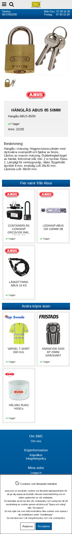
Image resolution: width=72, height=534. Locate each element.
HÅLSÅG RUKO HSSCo (19, 407)
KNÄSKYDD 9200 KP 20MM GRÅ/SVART (53, 352)
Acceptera (44, 526)
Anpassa (27, 526)
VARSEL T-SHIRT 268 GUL (19, 350)
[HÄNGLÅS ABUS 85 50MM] (36, 73)
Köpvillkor (36, 455)
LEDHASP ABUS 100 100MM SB (53, 227)
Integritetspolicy (36, 458)
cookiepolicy (59, 518)
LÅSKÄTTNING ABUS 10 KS (18, 283)
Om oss (36, 441)
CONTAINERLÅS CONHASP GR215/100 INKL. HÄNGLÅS (19, 230)
